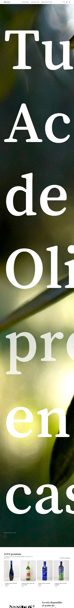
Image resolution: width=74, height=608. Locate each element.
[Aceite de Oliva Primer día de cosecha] (28, 570)
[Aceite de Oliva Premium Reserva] (12, 570)
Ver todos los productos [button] (65, 557)
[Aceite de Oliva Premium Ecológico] (61, 570)
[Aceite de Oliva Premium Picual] (45, 570)
